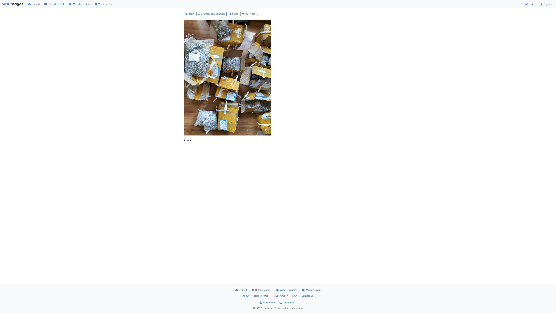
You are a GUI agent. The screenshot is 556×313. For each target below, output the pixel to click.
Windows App (105, 4)
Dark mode (269, 302)
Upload (36, 4)
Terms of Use (261, 295)
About (246, 295)
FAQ (294, 295)
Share (235, 13)
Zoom (191, 13)
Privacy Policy (280, 295)
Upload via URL (56, 4)
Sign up (548, 4)
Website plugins (81, 4)
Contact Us (307, 295)
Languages (289, 302)
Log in (532, 4)
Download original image (213, 13)
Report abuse (251, 13)
